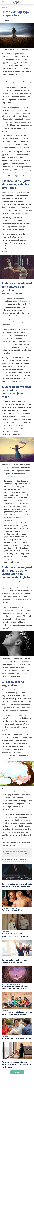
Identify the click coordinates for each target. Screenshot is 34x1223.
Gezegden (5, 1010)
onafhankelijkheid (8, 477)
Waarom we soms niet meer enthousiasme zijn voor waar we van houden (16, 1064)
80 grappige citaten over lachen (16, 1038)
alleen (17, 113)
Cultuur (4, 958)
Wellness (4, 7)
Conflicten (5, 932)
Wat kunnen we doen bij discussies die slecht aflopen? (15, 935)
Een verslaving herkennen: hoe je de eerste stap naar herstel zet (17, 885)
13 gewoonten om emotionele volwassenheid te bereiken (15, 987)
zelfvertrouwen (24, 301)
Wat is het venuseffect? (13, 910)
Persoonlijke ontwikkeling (11, 984)
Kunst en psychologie (9, 908)
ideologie (25, 662)
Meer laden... (17, 1072)
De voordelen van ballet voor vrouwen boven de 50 (15, 961)
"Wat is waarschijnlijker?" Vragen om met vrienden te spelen (17, 1013)
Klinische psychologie (9, 882)
